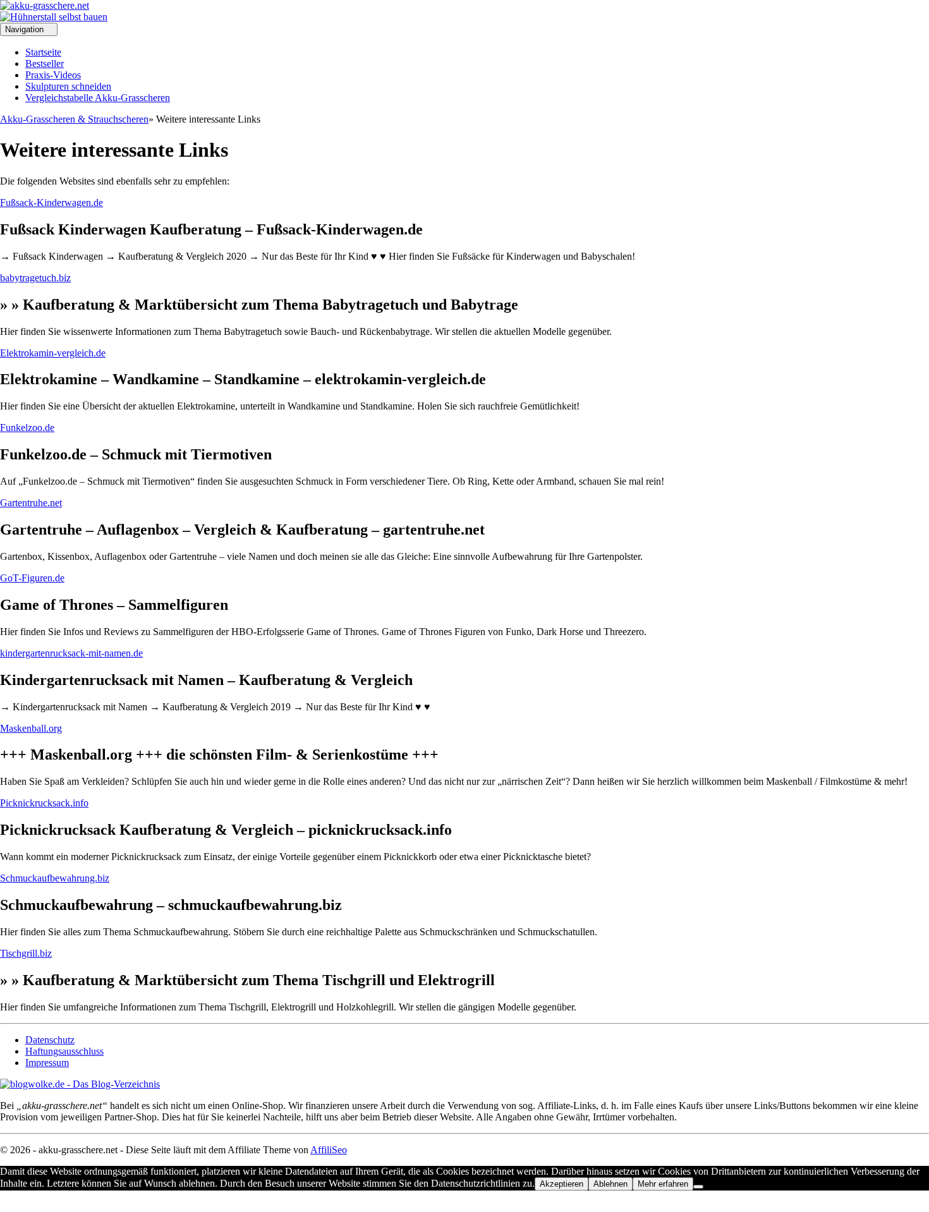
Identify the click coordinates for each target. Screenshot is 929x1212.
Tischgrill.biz (26, 953)
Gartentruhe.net (31, 502)
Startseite (43, 52)
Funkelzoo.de (27, 427)
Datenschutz (50, 1039)
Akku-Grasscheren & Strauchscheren (74, 119)
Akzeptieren (561, 1184)
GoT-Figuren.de (32, 578)
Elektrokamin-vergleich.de (53, 353)
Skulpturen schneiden (68, 86)
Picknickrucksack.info (44, 802)
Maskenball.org (31, 728)
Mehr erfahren (663, 1184)
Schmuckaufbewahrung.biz (54, 878)
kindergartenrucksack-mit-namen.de (71, 653)
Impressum (47, 1062)
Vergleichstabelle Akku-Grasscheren (97, 97)
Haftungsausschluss (64, 1051)
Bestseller (44, 63)
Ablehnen (610, 1184)
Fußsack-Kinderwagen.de (51, 202)
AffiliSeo (328, 1149)
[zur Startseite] (44, 5)
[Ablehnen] (698, 1187)
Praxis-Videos (53, 75)
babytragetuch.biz (35, 277)
